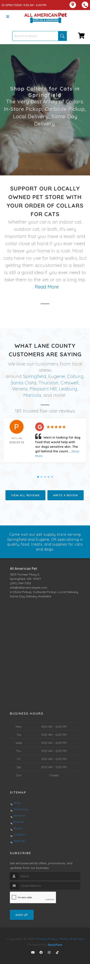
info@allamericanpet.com (28, 588)
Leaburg (68, 389)
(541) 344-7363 (20, 583)
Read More (47, 287)
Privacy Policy (46, 939)
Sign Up (22, 915)
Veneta (20, 389)
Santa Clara (23, 383)
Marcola (32, 395)
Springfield (34, 376)
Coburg (75, 376)
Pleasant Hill (43, 389)
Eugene (56, 376)
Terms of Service (71, 939)
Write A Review (65, 495)
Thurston (48, 383)
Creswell (70, 383)
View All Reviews (25, 495)
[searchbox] (39, 36)
